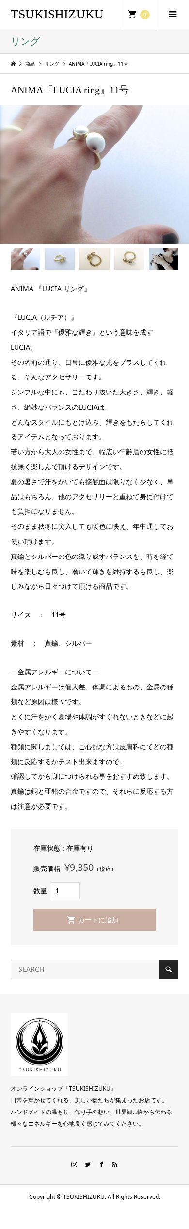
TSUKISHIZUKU (57, 14)
